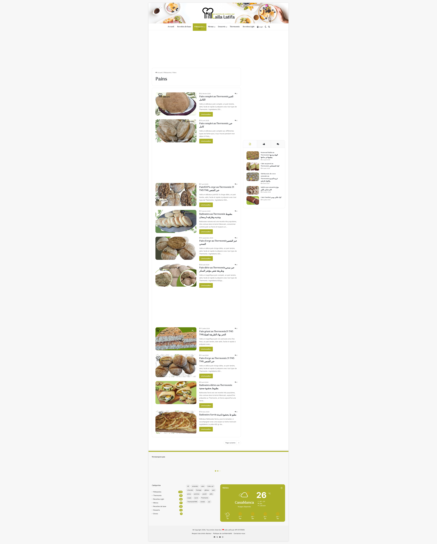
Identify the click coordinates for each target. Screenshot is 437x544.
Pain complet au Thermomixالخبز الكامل (216, 98)
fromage (198, 490)
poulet (205, 494)
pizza (189, 494)
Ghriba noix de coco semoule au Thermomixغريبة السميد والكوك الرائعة (269, 178)
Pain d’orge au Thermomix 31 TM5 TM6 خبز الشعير (216, 360)
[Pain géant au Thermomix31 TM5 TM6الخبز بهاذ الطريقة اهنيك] (175, 338)
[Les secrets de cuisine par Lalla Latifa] (218, 13)
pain (213, 490)
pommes (196, 494)
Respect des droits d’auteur (201, 533)
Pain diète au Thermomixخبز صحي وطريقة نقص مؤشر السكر (216, 269)
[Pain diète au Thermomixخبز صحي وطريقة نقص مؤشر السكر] (175, 275)
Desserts (221, 26)
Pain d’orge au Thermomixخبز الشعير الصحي (218, 242)
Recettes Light (248, 26)
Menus (211, 26)
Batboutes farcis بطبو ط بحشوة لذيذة (217, 415)
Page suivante (230, 443)
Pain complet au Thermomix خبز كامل (215, 125)
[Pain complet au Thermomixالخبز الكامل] (175, 103)
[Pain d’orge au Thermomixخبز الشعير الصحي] (175, 248)
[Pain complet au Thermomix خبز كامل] (175, 130)
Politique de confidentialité (222, 533)
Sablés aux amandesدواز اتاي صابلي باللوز (270, 188)
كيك (209, 502)
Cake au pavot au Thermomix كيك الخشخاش (270, 165)
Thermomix (235, 26)
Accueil (171, 26)
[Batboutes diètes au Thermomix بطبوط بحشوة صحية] (175, 392)
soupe (189, 498)
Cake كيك (210, 486)
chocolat (190, 490)
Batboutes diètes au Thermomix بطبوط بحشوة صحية (215, 387)
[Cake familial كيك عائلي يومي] (252, 200)
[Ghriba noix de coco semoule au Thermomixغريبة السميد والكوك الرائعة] (252, 177)
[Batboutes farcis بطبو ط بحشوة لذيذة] (175, 422)
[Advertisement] (218, 48)
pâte (211, 494)
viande (202, 502)
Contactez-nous (239, 533)
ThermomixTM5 (192, 502)
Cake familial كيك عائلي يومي (271, 197)
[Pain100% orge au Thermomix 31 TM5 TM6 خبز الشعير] (175, 194)
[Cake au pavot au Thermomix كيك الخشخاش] (252, 166)
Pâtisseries (199, 26)
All (188, 486)
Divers (155, 514)
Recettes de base (184, 26)
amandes (195, 486)
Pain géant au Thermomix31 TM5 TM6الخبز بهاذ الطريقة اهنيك (216, 333)
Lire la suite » (206, 114)
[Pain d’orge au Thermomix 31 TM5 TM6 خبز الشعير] (175, 365)
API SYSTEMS (240, 530)
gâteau (207, 490)
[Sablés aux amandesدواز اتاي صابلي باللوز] (252, 190)
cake (202, 486)
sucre (196, 498)
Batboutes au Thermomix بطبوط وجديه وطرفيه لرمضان (215, 215)
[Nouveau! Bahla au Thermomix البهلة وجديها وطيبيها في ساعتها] (252, 155)
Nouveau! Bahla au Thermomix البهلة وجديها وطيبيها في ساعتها (269, 155)
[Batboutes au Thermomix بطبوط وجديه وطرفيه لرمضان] (175, 221)
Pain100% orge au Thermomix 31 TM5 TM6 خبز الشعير (216, 188)
